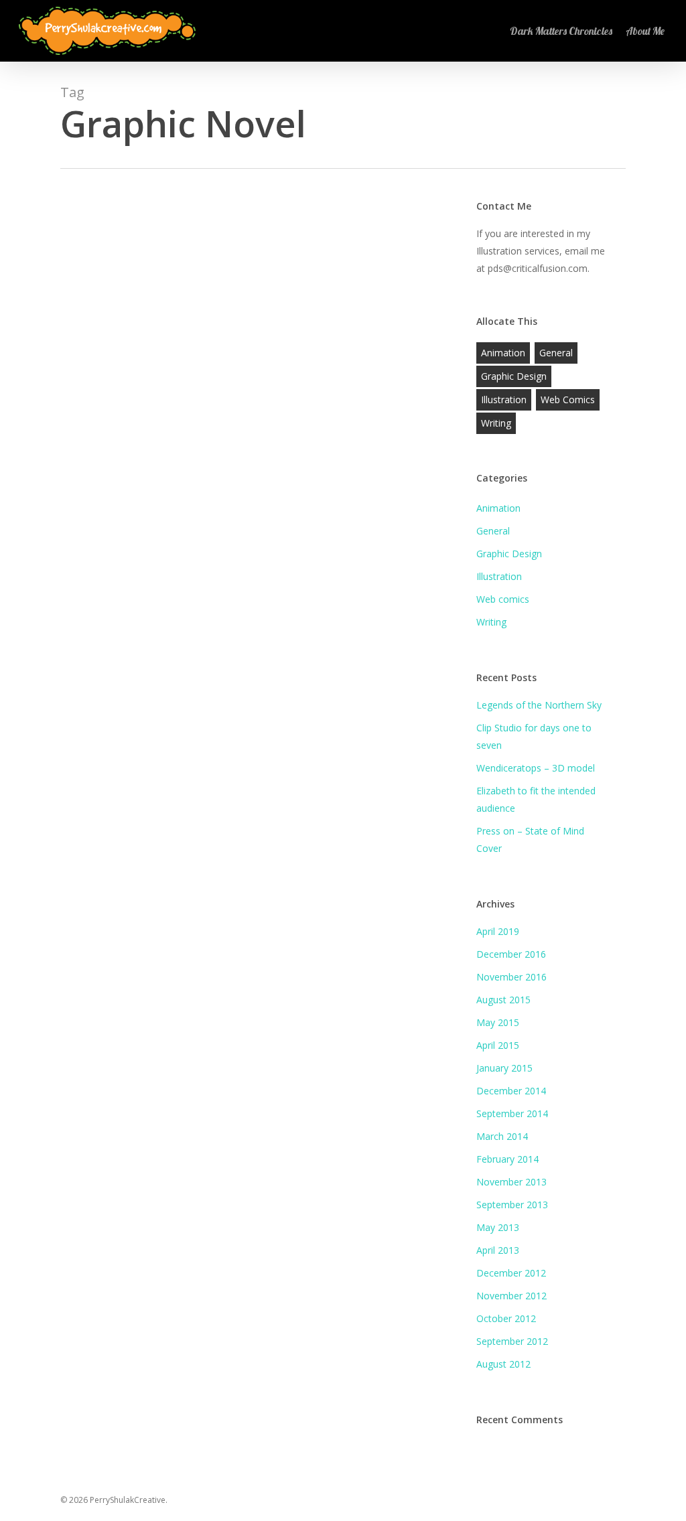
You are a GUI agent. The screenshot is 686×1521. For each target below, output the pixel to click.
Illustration (504, 399)
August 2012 (503, 1364)
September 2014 (512, 1113)
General (98, 936)
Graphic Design (514, 376)
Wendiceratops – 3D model (535, 768)
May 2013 (497, 1227)
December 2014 (511, 1090)
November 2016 (511, 976)
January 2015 (504, 1068)
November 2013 (511, 1181)
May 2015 (497, 1022)
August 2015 (503, 999)
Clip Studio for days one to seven (534, 736)
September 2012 (512, 1341)
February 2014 (507, 1159)
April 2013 (497, 1250)
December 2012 (511, 1272)
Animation (503, 352)
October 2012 (506, 1318)
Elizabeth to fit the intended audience (536, 799)
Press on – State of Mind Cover (530, 839)
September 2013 (512, 1204)
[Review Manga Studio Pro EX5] (255, 635)
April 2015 (497, 1045)
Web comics (568, 399)
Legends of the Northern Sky (539, 705)
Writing (496, 423)
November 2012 (511, 1295)
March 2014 (502, 1136)
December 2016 (511, 954)
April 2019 (497, 931)
